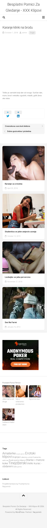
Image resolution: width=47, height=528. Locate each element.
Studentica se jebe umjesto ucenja (20, 232)
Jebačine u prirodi (27, 457)
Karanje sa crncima (13, 184)
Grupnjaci (16, 457)
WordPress (19, 512)
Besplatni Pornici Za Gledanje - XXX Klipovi (23, 7)
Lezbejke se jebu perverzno (17, 277)
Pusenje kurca (24, 484)
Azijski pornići (20, 454)
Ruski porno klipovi (17, 460)
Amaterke (9, 453)
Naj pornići (6, 486)
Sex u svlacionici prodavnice (20, 401)
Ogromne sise (34, 399)
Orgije (32, 33)
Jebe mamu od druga (8, 400)
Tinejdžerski (17, 463)
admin (24, 33)
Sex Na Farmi (11, 322)
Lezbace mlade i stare (8, 423)
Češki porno (17, 467)
